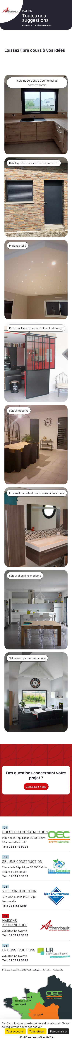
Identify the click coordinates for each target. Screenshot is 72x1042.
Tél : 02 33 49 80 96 (15, 846)
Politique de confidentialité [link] (36, 1037)
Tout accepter (15, 1031)
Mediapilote (58, 970)
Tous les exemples (42, 25)
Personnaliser (58, 1031)
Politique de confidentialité (14, 970)
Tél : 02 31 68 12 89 (14, 905)
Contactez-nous (36, 786)
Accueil (26, 25)
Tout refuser (36, 1031)
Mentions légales (34, 970)
